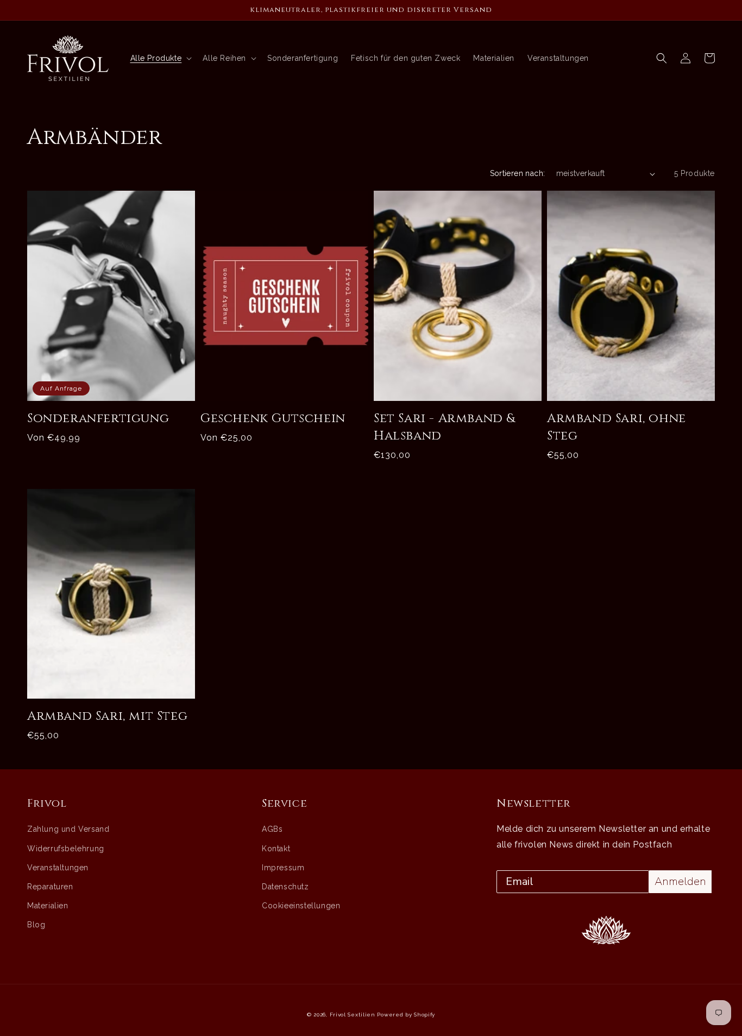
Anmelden (680, 881)
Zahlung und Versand (68, 829)
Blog (36, 924)
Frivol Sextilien (352, 1015)
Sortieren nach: (517, 173)
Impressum (283, 867)
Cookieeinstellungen (301, 905)
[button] (662, 58)
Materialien (47, 905)
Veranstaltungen (58, 867)
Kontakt (276, 848)
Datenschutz (285, 886)
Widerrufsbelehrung (65, 848)
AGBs (272, 829)
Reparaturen (50, 886)
